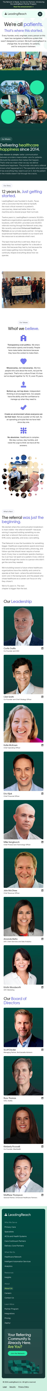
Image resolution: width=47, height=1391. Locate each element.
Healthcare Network (13, 1257)
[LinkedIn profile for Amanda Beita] (42, 939)
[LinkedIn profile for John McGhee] (42, 890)
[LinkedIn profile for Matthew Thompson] (42, 1195)
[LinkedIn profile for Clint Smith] (42, 697)
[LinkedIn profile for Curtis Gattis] (42, 648)
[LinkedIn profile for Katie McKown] (42, 745)
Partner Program (11, 1309)
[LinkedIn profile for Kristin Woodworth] (42, 987)
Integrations (9, 1313)
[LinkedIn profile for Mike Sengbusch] (42, 842)
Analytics (8, 1266)
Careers (8, 1293)
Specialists (9, 1231)
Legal (5, 1387)
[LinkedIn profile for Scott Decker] (42, 1050)
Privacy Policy (23, 1387)
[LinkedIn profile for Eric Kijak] (42, 794)
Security (12, 1387)
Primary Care (10, 1227)
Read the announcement (24, 7)
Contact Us (9, 1298)
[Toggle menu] (40, 14)
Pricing (7, 1318)
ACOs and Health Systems (16, 1236)
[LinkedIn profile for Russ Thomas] (42, 1098)
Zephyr (8, 1323)
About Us (8, 1288)
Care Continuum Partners (15, 1241)
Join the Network (18, 1353)
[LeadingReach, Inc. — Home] (16, 14)
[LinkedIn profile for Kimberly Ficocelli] (42, 1146)
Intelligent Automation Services (18, 1261)
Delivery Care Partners (14, 1246)
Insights (8, 1277)
